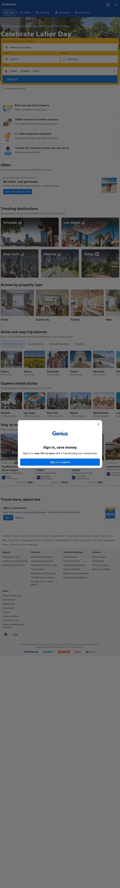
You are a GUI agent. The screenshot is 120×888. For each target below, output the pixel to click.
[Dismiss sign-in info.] (98, 424)
